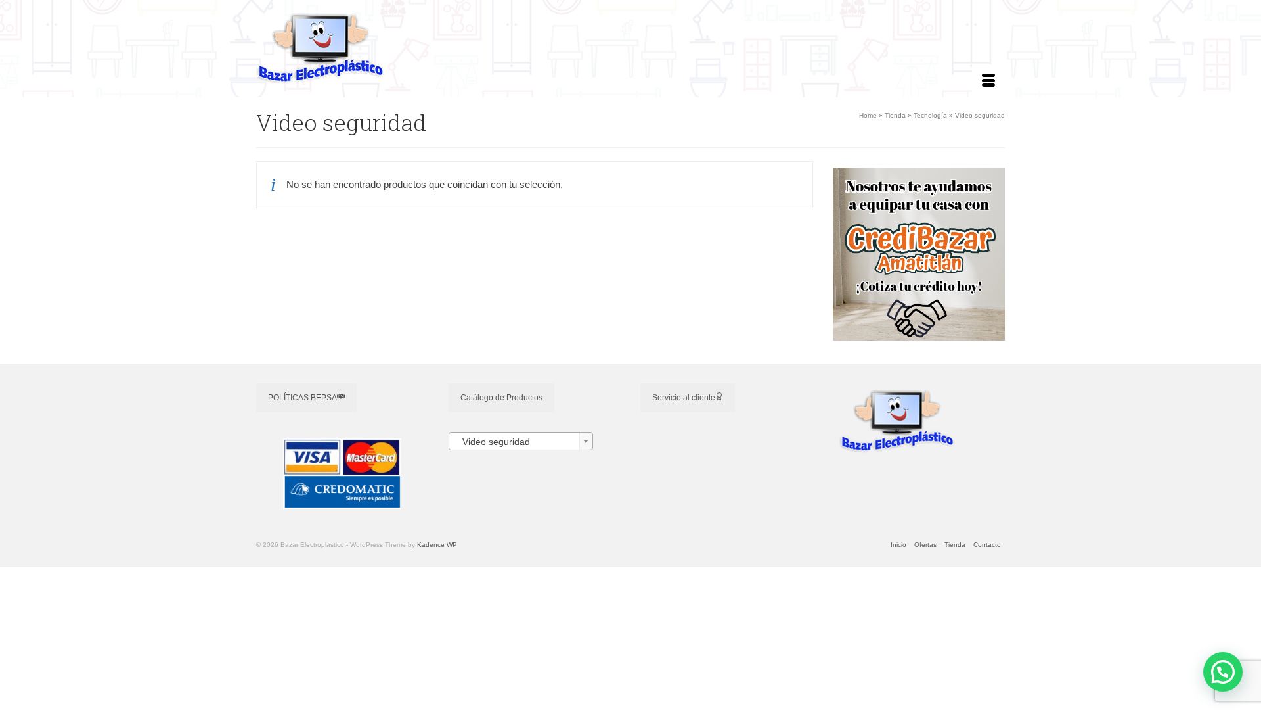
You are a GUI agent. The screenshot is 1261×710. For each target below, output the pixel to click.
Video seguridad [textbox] (492, 442)
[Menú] (988, 80)
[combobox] (521, 441)
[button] (1223, 672)
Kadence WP (437, 544)
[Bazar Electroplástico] (374, 48)
